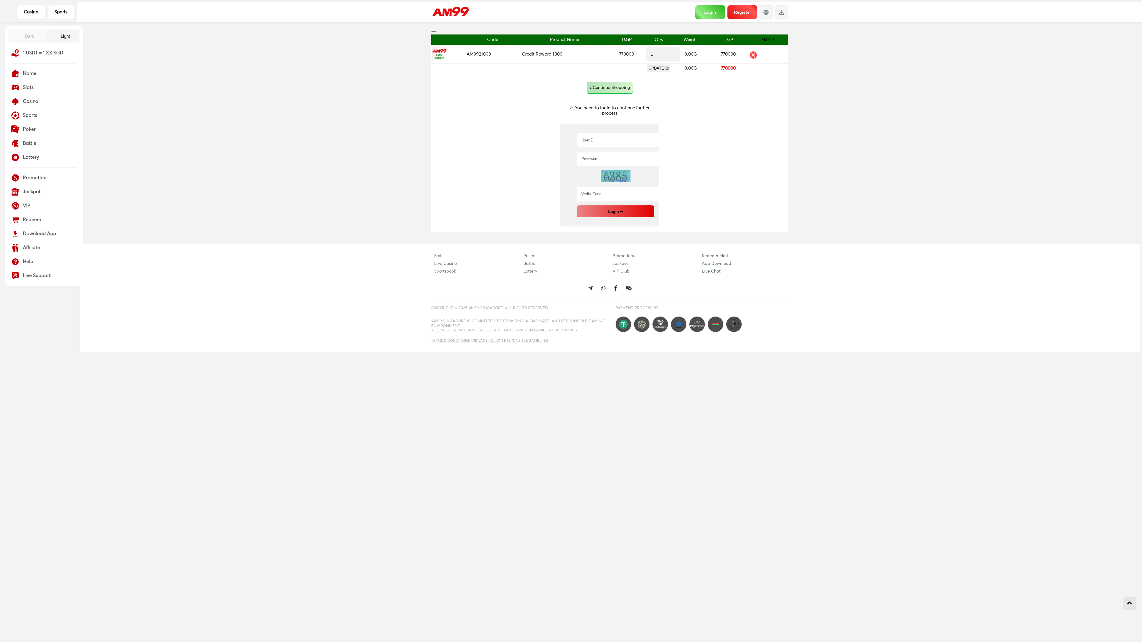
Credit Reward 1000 (542, 54)
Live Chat (711, 271)
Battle (529, 264)
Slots (438, 256)
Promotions (624, 256)
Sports (61, 12)
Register (742, 12)
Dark (29, 36)
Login (710, 12)
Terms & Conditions (450, 341)
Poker (528, 256)
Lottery (530, 271)
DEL (753, 55)
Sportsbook (445, 271)
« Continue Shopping (610, 88)
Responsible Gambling (526, 341)
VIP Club (621, 271)
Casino (31, 12)
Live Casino (445, 264)
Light (65, 36)
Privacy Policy (487, 341)
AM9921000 (479, 54)
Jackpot (620, 264)
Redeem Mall (715, 256)
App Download (716, 264)
